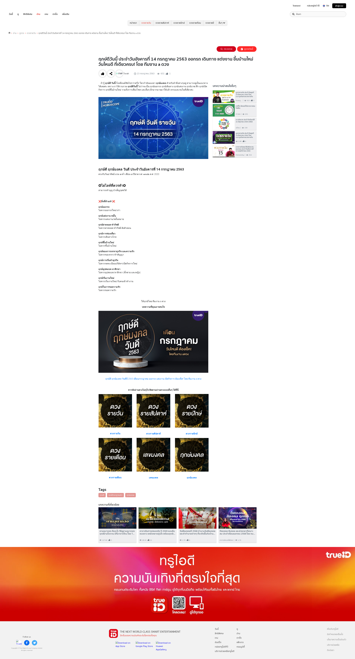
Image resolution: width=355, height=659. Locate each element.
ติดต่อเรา (330, 650)
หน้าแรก (133, 22)
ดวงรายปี (210, 22)
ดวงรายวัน (146, 22)
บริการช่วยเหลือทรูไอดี (224, 651)
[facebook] (27, 643)
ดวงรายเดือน (195, 22)
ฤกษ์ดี (102, 495)
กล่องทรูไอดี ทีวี (313, 5)
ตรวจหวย (228, 49)
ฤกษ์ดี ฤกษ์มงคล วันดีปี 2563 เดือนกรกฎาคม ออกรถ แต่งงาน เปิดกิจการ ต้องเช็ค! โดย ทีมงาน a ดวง (153, 378)
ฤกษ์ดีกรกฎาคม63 (115, 495)
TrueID (17, 5)
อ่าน (38, 14)
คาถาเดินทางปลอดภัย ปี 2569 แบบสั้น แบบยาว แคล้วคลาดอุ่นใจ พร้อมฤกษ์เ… (157, 532)
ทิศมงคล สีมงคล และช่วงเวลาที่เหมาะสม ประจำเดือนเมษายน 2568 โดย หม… (237, 532)
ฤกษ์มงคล (130, 495)
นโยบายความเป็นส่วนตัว (336, 639)
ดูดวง (21, 33)
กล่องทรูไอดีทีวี (221, 646)
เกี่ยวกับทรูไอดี (332, 629)
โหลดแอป (297, 5)
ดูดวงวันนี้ (248, 49)
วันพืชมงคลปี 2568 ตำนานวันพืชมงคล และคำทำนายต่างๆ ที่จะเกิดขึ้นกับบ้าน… (197, 532)
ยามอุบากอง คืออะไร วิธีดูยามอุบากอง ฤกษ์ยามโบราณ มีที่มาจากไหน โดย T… (117, 532)
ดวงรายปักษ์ (179, 22)
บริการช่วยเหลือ (333, 645)
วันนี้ (11, 14)
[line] (19, 643)
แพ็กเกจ (240, 642)
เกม (46, 14)
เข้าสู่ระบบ (339, 5)
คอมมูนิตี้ (241, 646)
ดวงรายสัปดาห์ (162, 22)
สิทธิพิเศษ (27, 14)
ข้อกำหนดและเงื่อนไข (335, 634)
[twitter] (34, 643)
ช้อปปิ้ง (218, 642)
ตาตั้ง (55, 14)
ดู (18, 14)
